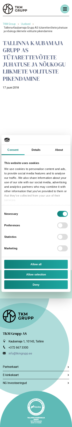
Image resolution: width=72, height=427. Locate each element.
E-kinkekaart (11, 375)
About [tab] (59, 149)
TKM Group (9, 23)
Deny (36, 284)
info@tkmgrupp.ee (20, 353)
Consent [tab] (12, 149)
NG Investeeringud (15, 383)
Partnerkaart (10, 367)
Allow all (36, 264)
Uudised (25, 23)
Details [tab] (36, 149)
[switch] (62, 225)
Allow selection (36, 274)
